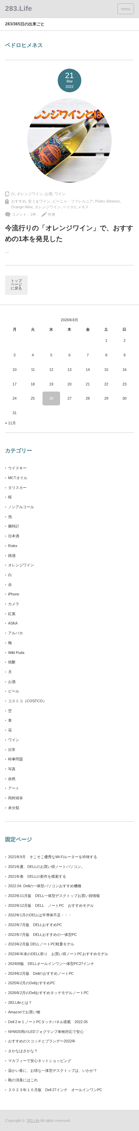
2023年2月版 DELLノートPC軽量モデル (41, 944)
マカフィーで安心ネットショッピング (39, 1061)
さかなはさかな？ (23, 1051)
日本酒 (13, 536)
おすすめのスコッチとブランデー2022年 (42, 1041)
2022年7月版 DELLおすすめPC (35, 925)
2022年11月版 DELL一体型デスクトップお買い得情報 (54, 896)
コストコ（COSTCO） (27, 701)
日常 (12, 750)
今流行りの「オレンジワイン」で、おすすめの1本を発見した (69, 233)
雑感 (12, 555)
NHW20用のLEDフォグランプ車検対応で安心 (46, 1032)
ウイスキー (17, 468)
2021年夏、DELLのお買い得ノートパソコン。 (46, 867)
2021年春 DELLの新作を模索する (37, 876)
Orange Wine (22, 207)
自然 (12, 779)
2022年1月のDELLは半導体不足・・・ (40, 915)
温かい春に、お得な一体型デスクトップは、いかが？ (52, 1070)
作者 (51, 214)
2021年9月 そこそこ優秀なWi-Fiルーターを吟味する (52, 857)
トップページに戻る (16, 284)
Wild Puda (16, 653)
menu (125, 9)
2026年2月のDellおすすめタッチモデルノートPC (48, 993)
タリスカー (17, 488)
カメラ (13, 604)
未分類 (13, 808)
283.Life (33, 1120)
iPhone (13, 594)
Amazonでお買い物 (24, 1012)
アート (13, 788)
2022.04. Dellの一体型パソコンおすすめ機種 (44, 886)
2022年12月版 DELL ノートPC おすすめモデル (51, 905)
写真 (12, 769)
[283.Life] (18, 8)
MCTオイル (17, 478)
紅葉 (12, 614)
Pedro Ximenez (107, 201)
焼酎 (12, 662)
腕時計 (13, 526)
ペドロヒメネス (76, 207)
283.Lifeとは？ (20, 1002)
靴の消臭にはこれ (23, 1080)
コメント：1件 (24, 214)
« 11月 (10, 423)
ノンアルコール (21, 507)
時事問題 (15, 759)
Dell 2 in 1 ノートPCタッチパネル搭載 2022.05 (48, 1022)
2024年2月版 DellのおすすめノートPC (41, 973)
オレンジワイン (30, 194)
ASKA (13, 623)
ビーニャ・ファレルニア (72, 201)
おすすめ (18, 201)
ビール (13, 691)
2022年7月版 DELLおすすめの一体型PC (42, 935)
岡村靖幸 (15, 798)
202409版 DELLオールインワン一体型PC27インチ (51, 964)
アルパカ (15, 633)
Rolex (13, 546)
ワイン (59, 194)
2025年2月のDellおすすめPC (31, 983)
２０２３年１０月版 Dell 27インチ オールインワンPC (55, 1090)
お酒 (48, 194)
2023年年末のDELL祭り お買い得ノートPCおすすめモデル (58, 954)
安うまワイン (39, 201)
